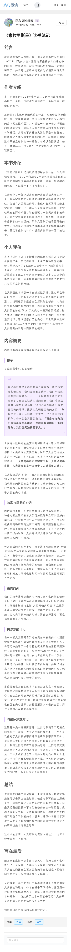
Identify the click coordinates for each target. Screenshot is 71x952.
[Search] (37, 5)
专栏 (25, 5)
